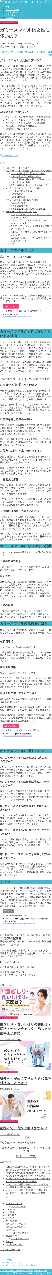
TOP (7, 7)
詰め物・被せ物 (14, 1244)
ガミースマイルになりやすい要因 (23, 188)
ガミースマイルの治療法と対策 (22, 200)
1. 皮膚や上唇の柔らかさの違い (28, 173)
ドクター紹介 (11, 12)
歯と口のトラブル (9, 22)
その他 (10, 1212)
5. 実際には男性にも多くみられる (29, 185)
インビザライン (20, 1238)
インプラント (14, 1203)
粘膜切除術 (18, 203)
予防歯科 (11, 1215)
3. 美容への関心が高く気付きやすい (30, 179)
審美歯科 (11, 1221)
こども (10, 1209)
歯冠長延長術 (19, 206)
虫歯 (9, 1241)
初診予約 (9, 18)
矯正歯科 (11, 1235)
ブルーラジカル (19, 1233)
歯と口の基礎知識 (15, 1227)
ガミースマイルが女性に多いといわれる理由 (29, 170)
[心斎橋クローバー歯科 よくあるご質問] (25, 1)
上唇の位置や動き (21, 191)
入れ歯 (10, 1218)
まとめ (10, 244)
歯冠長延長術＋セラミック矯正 (28, 208)
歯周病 (10, 1230)
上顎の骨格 (18, 197)
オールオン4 (18, 1206)
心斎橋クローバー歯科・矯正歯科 (16, 1270)
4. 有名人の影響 (20, 182)
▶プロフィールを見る (11, 962)
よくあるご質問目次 (10, 1249)
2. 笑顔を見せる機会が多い (26, 176)
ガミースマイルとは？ (17, 168)
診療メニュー (11, 15)
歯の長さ (17, 194)
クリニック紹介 (12, 10)
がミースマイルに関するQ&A (21, 211)
